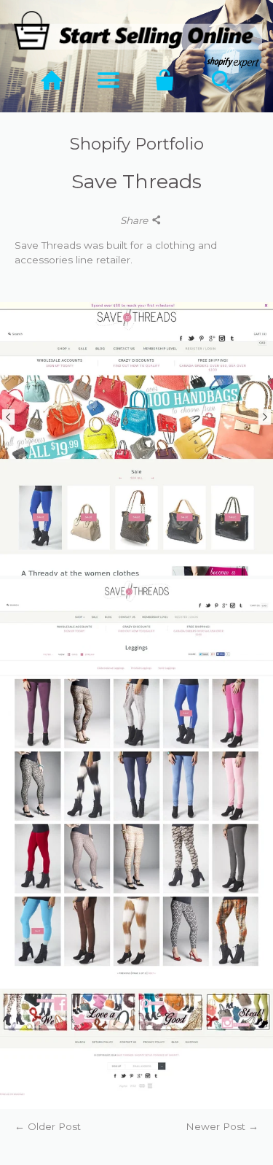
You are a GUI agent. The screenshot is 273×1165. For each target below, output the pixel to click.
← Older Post (48, 1126)
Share (135, 220)
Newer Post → (222, 1126)
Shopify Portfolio (137, 143)
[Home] (52, 80)
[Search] (221, 80)
